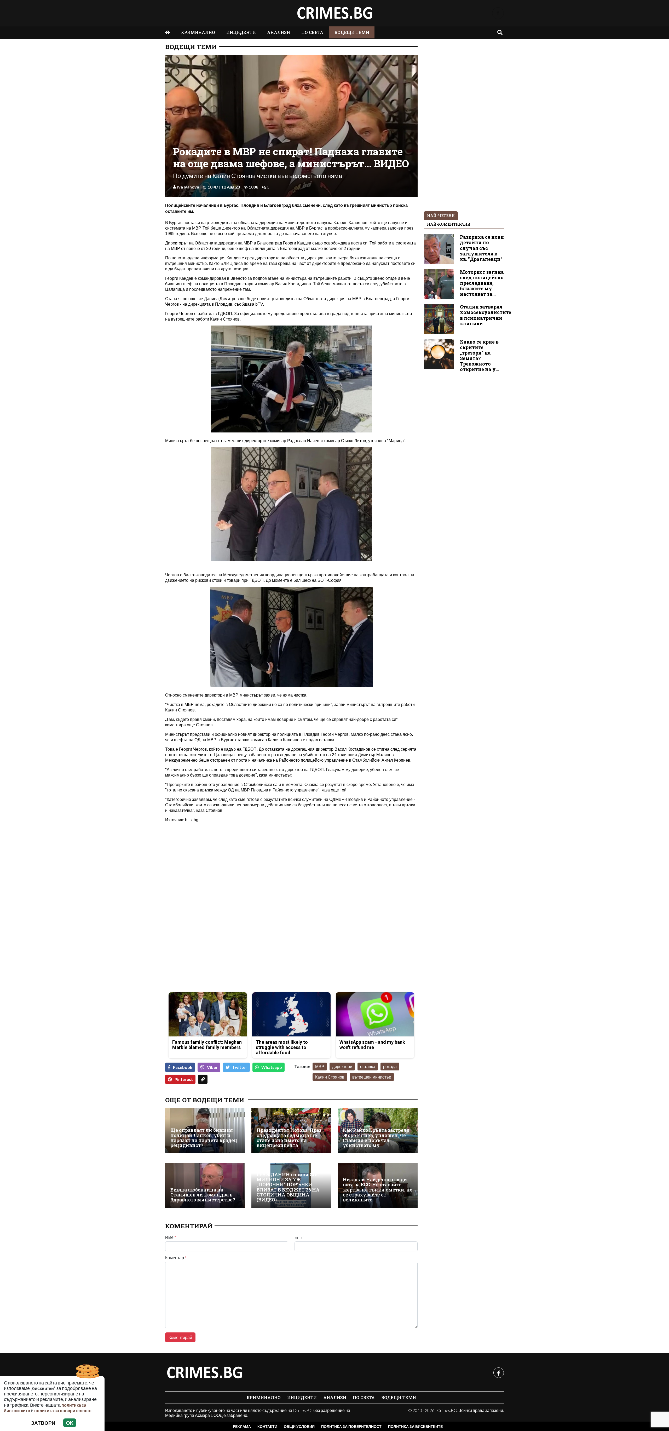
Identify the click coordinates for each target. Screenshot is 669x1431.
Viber (212, 1067)
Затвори (43, 1423)
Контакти (267, 1426)
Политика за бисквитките (415, 1426)
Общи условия (299, 1426)
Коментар (176, 1258)
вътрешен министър (371, 1076)
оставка (367, 1066)
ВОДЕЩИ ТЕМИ (351, 32)
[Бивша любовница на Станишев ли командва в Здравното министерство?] (205, 1185)
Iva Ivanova (188, 186)
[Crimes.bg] (204, 1372)
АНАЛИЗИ (278, 32)
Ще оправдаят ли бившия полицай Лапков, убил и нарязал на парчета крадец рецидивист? (203, 1138)
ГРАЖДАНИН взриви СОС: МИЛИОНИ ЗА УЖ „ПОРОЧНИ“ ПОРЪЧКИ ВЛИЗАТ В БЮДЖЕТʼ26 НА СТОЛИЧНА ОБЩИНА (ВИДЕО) (288, 1187)
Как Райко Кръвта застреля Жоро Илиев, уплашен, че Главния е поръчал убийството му (376, 1138)
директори (342, 1066)
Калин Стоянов (329, 1076)
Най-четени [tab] (441, 215)
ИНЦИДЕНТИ (241, 32)
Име (170, 1237)
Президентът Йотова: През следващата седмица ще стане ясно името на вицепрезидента (289, 1138)
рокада (390, 1066)
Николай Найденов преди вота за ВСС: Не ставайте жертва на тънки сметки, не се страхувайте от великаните (377, 1189)
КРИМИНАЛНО (198, 32)
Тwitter (239, 1067)
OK (69, 1423)
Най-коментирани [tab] (448, 224)
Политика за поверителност (351, 1426)
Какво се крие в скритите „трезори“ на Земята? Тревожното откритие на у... (479, 356)
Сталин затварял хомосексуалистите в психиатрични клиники (485, 315)
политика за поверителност (63, 1410)
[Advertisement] (226, 951)
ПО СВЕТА (312, 32)
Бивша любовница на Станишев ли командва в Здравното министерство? (202, 1194)
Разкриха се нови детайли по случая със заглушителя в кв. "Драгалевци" (482, 248)
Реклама (242, 1426)
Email (299, 1237)
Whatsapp (271, 1067)
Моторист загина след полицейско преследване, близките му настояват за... (482, 283)
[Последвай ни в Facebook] (498, 13)
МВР (319, 1066)
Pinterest (184, 1079)
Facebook (182, 1067)
